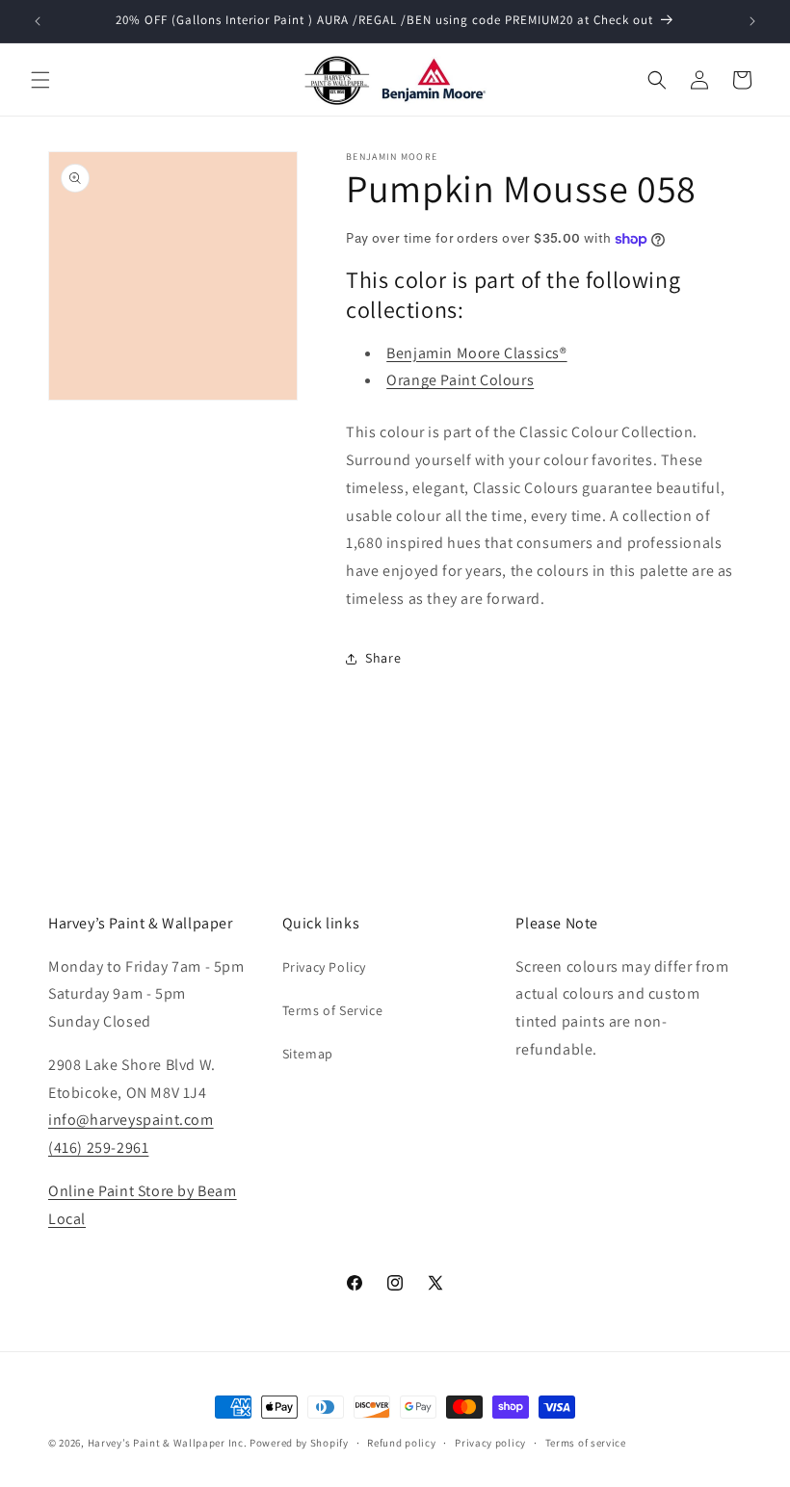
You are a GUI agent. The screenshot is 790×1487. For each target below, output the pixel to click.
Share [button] (383, 657)
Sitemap (307, 1053)
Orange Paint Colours (460, 380)
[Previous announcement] (37, 21)
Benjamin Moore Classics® (476, 353)
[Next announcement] (752, 21)
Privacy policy (490, 1442)
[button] (40, 80)
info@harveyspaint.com (131, 1119)
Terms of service (585, 1442)
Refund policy (401, 1442)
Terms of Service (332, 1010)
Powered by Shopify (299, 1442)
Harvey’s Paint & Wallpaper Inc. (168, 1442)
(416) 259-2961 (98, 1147)
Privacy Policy (324, 967)
